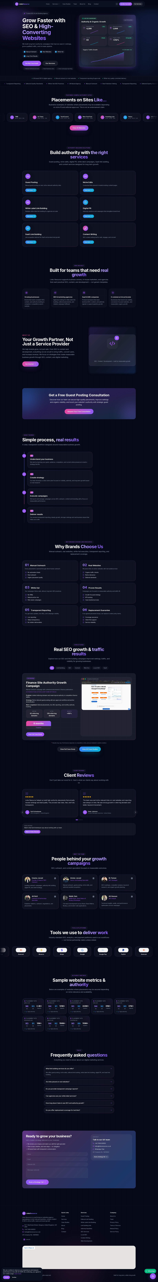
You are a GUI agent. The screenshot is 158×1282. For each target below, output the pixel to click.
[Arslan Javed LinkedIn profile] (93, 878)
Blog (89, 4)
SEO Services (85, 1231)
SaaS (105, 668)
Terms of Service (115, 1225)
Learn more (17, 1273)
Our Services (137, 4)
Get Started (29, 364)
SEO (69, 668)
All (52, 668)
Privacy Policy (114, 1222)
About (63, 1225)
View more (30, 190)
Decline (14, 1277)
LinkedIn (28, 1239)
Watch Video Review (32, 831)
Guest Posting (85, 1216)
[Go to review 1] (77, 819)
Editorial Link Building (87, 1219)
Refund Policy (114, 1228)
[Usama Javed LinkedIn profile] (55, 878)
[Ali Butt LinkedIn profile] (55, 896)
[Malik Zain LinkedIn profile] (93, 896)
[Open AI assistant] (153, 1276)
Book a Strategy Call (36, 1182)
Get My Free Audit (125, 4)
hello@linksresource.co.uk (103, 1146)
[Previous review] (22, 812)
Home (48, 4)
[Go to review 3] (80, 819)
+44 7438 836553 (100, 1143)
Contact (96, 4)
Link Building (60, 668)
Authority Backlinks (86, 1228)
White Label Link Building (88, 1222)
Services (55, 4)
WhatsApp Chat (99, 1149)
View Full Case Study (35, 734)
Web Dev (87, 668)
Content (77, 668)
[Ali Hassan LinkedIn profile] (131, 896)
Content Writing (85, 1238)
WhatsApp (151, 1271)
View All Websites (79, 128)
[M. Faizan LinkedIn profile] (131, 878)
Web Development (86, 1241)
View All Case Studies (90, 749)
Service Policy (114, 1231)
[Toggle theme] (116, 4)
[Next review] (136, 812)
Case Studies (66, 4)
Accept (6, 1277)
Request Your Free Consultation (79, 411)
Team (75, 4)
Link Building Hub (86, 1225)
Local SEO (96, 668)
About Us (82, 4)
